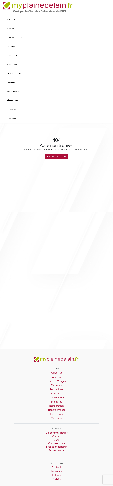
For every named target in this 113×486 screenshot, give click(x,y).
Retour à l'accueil (56, 156)
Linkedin (56, 474)
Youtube (56, 478)
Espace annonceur (56, 446)
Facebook (56, 467)
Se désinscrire (56, 450)
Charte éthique (56, 443)
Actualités (12, 20)
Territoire (11, 118)
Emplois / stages (14, 37)
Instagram (56, 470)
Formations (12, 55)
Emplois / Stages (56, 381)
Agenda (10, 28)
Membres (11, 82)
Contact (56, 436)
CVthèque (56, 385)
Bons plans (12, 64)
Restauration (13, 91)
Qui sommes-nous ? (56, 432)
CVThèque (11, 46)
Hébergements (14, 100)
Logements (12, 109)
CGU (56, 439)
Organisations (14, 73)
